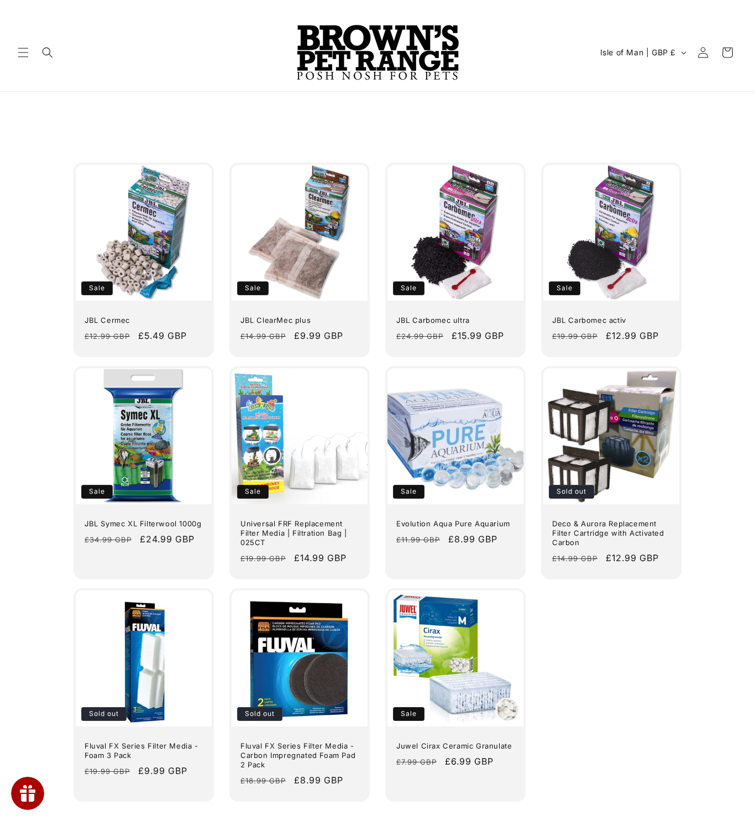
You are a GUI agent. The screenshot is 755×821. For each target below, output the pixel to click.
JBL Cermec (107, 320)
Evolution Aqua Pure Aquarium (453, 523)
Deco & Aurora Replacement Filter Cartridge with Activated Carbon (608, 533)
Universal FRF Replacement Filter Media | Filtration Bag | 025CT (293, 533)
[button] (23, 52)
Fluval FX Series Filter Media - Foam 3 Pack (141, 750)
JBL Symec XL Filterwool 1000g (143, 523)
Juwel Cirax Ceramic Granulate (454, 745)
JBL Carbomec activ (589, 320)
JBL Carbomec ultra (433, 320)
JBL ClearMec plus (275, 320)
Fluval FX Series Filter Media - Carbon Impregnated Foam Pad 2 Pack (297, 755)
